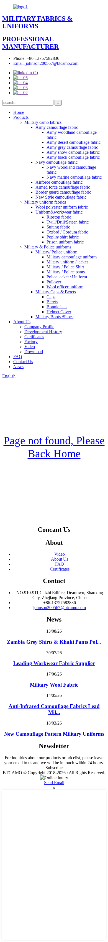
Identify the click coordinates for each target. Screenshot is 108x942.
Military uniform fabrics (45, 202)
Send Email (54, 782)
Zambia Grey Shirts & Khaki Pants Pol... (54, 642)
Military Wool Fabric (54, 685)
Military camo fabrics (42, 122)
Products (21, 117)
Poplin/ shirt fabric (63, 237)
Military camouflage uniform (72, 257)
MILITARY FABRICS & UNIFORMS (37, 22)
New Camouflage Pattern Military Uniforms (54, 734)
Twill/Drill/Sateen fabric (68, 222)
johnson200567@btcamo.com (59, 607)
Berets (52, 301)
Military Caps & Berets (55, 291)
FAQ (17, 356)
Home (18, 112)
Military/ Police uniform (56, 252)
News (18, 366)
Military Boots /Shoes (54, 316)
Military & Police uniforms (47, 247)
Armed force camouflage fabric (62, 187)
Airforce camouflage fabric (59, 182)
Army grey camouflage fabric (72, 147)
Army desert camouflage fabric (74, 142)
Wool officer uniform (65, 286)
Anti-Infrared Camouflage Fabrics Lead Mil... (54, 709)
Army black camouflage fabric (73, 157)
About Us (21, 321)
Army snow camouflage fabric (73, 152)
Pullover (54, 281)
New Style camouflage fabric (60, 197)
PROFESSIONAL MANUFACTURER (30, 42)
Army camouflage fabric (56, 127)
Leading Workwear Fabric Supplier (54, 663)
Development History (43, 331)
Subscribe (54, 767)
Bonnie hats (57, 306)
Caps (51, 296)
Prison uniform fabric (65, 242)
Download (33, 351)
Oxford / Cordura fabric (67, 232)
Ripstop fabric (59, 217)
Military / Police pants (66, 271)
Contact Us (23, 361)
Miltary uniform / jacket (67, 262)
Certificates (34, 336)
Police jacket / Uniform (67, 276)
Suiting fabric (58, 227)
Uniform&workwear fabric (59, 212)
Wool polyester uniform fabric (61, 207)
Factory (31, 341)
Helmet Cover (59, 311)
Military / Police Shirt (65, 267)
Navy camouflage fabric (56, 162)
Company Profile (39, 326)
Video (29, 346)
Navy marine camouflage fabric (74, 177)
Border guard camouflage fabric (63, 192)
